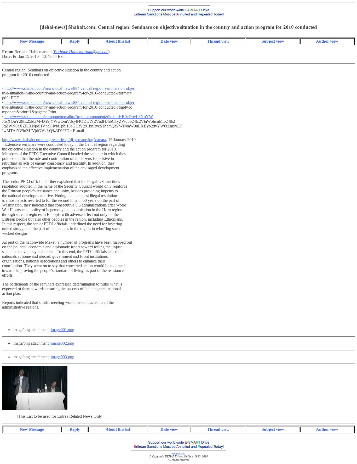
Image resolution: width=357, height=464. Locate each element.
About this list (118, 41)
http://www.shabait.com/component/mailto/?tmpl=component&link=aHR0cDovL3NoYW (78, 116)
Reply (75, 41)
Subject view (273, 41)
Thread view (218, 41)
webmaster (178, 453)
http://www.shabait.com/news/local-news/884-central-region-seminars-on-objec (69, 88)
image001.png (62, 329)
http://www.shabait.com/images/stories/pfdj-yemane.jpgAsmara (54, 139)
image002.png (62, 343)
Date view (169, 41)
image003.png (62, 357)
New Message (32, 41)
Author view (327, 41)
